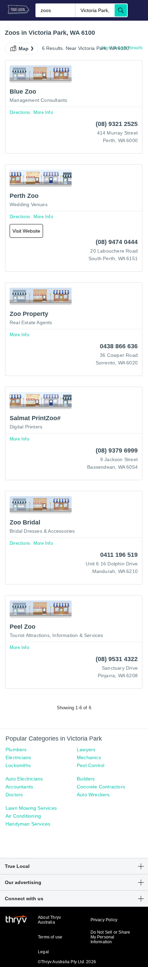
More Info (43, 112)
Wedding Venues (28, 204)
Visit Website (26, 231)
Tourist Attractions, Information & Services (56, 635)
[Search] (121, 10)
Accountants (19, 786)
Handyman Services (28, 824)
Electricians (18, 757)
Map (24, 48)
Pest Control (90, 765)
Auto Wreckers (93, 794)
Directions (20, 112)
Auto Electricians (24, 779)
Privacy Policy (104, 919)
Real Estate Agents (31, 322)
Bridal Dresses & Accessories (42, 531)
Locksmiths (18, 765)
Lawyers (86, 749)
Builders (86, 779)
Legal (43, 951)
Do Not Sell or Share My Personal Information (110, 937)
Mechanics (89, 757)
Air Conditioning (23, 816)
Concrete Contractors (101, 786)
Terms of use (50, 937)
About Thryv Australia (49, 920)
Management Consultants (38, 100)
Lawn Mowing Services (31, 808)
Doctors (14, 794)
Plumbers (16, 749)
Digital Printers (26, 426)
